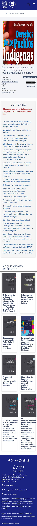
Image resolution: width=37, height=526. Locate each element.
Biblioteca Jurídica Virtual (15, 14)
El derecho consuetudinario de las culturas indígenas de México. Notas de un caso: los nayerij (17, 214)
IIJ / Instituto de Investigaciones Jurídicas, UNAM (9, 81)
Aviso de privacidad (10, 494)
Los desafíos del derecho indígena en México (16, 131)
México (3, 88)
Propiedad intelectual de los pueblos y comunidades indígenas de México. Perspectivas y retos (17, 124)
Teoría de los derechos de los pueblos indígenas (17, 207)
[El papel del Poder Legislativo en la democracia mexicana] (9, 372)
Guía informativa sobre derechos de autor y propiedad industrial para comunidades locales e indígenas (16, 138)
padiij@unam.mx (7, 518)
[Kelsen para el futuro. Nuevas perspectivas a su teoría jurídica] (27, 292)
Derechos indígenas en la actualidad (16, 220)
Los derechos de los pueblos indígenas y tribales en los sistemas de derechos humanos (18, 173)
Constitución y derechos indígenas (15, 196)
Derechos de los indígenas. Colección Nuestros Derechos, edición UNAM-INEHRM (17, 165)
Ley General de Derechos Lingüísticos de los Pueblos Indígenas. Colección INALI (18, 251)
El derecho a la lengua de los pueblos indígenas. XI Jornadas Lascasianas (16, 180)
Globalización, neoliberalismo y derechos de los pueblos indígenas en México (18, 145)
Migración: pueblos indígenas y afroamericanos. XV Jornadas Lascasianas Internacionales (14, 190)
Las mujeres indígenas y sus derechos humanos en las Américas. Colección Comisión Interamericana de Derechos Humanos (17, 237)
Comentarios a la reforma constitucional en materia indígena (17, 201)
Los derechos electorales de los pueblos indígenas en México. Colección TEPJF (18, 245)
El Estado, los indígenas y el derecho (16, 185)
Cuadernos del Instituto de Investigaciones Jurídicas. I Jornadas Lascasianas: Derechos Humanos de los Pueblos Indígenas (18, 227)
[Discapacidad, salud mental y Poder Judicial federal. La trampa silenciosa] (9, 333)
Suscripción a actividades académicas (16, 490)
